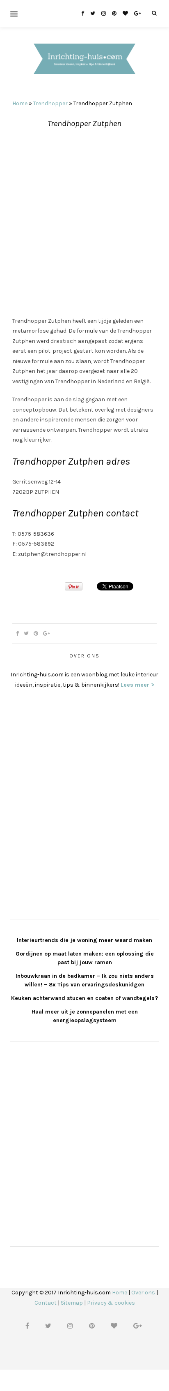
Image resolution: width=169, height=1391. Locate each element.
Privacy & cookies (111, 1302)
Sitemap (72, 1302)
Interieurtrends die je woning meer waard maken (84, 940)
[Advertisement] (84, 223)
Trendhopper (50, 103)
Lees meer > (137, 684)
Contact (45, 1302)
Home (19, 103)
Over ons (143, 1292)
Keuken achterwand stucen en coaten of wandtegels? (84, 998)
